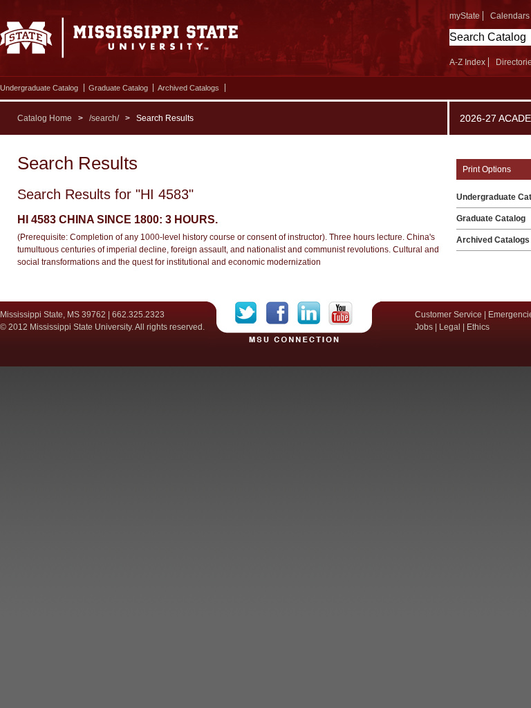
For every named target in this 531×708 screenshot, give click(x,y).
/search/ (104, 118)
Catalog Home (44, 118)
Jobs (424, 327)
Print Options (487, 169)
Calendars (510, 16)
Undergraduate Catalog (39, 88)
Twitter (250, 313)
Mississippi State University (119, 41)
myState (464, 16)
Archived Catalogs (188, 88)
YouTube (340, 313)
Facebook (281, 313)
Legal (449, 327)
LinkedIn (312, 313)
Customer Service (448, 314)
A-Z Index (467, 62)
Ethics (478, 327)
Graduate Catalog (118, 88)
